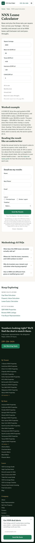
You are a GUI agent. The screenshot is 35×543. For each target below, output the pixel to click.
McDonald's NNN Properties (9, 382)
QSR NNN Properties (8, 309)
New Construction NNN (8, 474)
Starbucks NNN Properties (9, 384)
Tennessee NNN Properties (9, 436)
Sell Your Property (6, 505)
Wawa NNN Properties (8, 392)
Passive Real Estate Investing (10, 485)
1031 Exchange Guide (7, 466)
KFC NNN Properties (7, 379)
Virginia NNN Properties (8, 441)
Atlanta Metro (5, 447)
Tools (8, 9)
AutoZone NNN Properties (9, 366)
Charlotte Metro (6, 449)
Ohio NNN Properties (7, 428)
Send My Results (17, 212)
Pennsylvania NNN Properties (10, 431)
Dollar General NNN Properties (10, 377)
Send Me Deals (17, 537)
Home (3, 9)
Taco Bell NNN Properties (9, 387)
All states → (5, 444)
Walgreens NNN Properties (9, 390)
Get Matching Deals (10, 346)
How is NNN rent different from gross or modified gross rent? (17, 273)
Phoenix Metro (5, 457)
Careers (3, 510)
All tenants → (5, 395)
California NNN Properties (9, 407)
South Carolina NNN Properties (10, 433)
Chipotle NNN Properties (8, 371)
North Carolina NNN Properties (10, 425)
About (3, 500)
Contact (3, 513)
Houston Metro (5, 452)
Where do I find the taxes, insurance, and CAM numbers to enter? (17, 258)
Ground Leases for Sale (8, 472)
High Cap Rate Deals (7, 469)
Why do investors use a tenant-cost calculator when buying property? (17, 265)
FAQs (3, 507)
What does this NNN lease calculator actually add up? (17, 250)
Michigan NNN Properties (9, 418)
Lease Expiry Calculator (9, 301)
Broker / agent (23, 199)
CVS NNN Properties (7, 374)
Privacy (14, 229)
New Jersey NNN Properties (9, 420)
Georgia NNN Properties (8, 412)
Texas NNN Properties (8, 439)
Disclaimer (20, 229)
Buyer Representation (7, 502)
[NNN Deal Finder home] (9, 3)
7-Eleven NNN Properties (9, 363)
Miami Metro (5, 454)
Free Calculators (6, 488)
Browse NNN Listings (8, 312)
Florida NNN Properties (8, 410)
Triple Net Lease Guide (8, 477)
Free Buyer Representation (10, 316)
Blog (2, 490)
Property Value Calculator (10, 298)
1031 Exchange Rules (7, 480)
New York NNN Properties (9, 423)
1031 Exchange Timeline (8, 482)
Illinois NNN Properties (8, 415)
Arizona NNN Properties (8, 404)
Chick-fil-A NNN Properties (9, 369)
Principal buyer (10, 199)
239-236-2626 (24, 3)
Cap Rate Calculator (8, 295)
